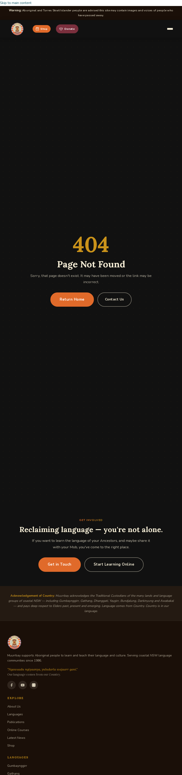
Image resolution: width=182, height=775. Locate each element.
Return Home (72, 299)
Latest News (16, 738)
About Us (14, 706)
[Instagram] (34, 685)
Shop (44, 29)
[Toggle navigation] (170, 29)
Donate (69, 29)
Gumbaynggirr (17, 766)
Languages (15, 714)
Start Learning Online (114, 564)
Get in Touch (59, 564)
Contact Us (114, 299)
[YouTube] (22, 685)
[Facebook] (11, 685)
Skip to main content (16, 2)
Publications (15, 722)
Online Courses (18, 730)
